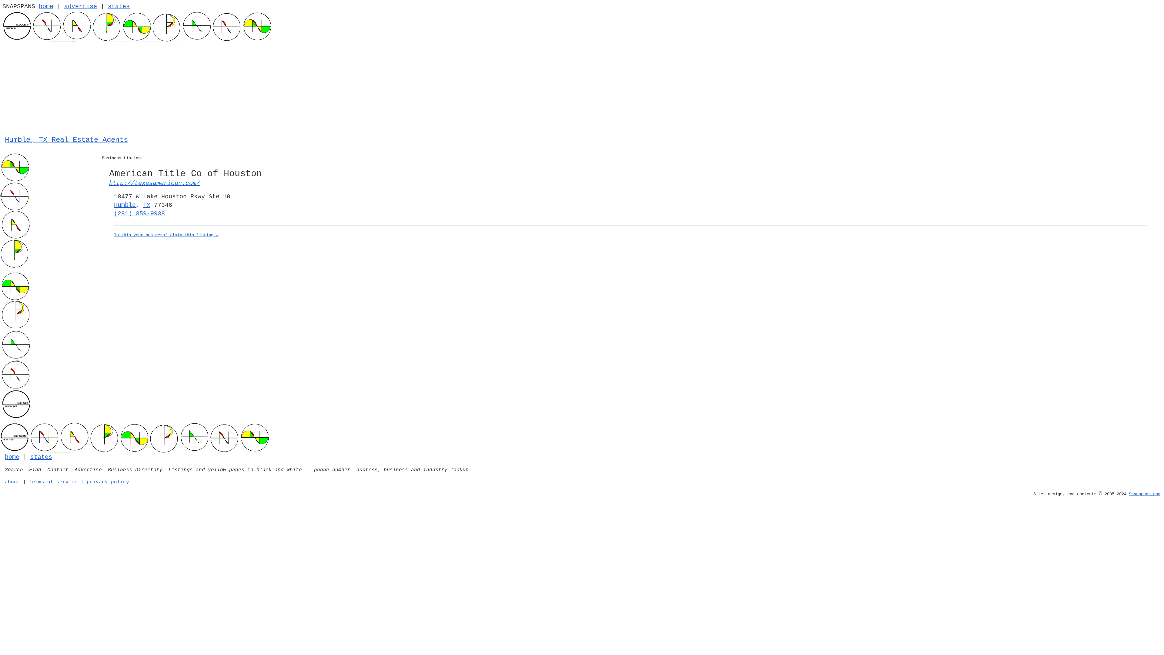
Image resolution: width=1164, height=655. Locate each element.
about (12, 482)
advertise (80, 6)
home (46, 6)
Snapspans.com (1144, 494)
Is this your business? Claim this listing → (166, 235)
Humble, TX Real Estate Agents (66, 140)
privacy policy (108, 482)
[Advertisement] (582, 87)
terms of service (53, 482)
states (119, 6)
